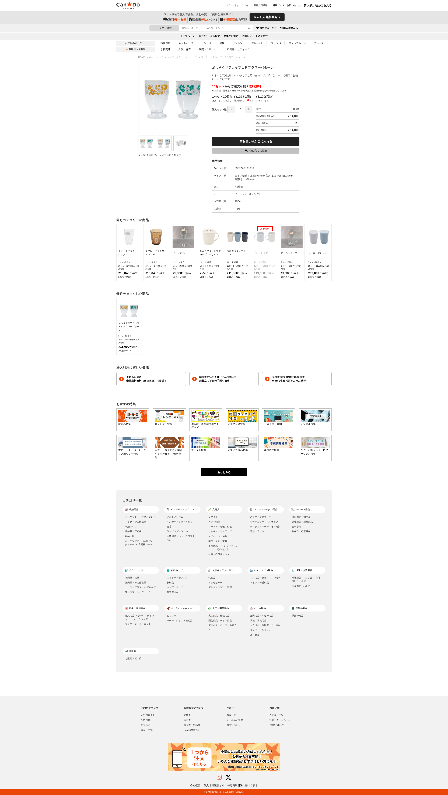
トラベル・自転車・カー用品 (265, 625)
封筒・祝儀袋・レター (220, 554)
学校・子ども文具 (217, 541)
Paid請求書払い (192, 730)
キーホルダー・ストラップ (264, 521)
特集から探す (231, 36)
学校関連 (165, 49)
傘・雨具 (255, 635)
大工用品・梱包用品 (219, 615)
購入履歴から (290, 28)
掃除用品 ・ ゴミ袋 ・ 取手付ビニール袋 (306, 579)
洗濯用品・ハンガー (302, 586)
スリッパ (276, 43)
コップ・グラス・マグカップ (182, 57)
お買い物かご (277, 725)
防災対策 (165, 43)
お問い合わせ (294, 5)
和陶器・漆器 (132, 577)
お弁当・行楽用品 (301, 531)
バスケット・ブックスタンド (140, 516)
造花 (169, 526)
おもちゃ (171, 615)
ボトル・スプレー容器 (220, 587)
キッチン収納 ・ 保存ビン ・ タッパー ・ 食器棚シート (140, 543)
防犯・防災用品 (258, 620)
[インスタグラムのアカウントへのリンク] (219, 777)
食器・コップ (156, 57)
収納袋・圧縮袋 (133, 531)
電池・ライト (257, 531)
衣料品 (170, 582)
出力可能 (235, 19)
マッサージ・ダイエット (138, 624)
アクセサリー (215, 582)
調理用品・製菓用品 (302, 521)
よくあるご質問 (235, 720)
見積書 (187, 715)
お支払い (145, 725)
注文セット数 (219, 109)
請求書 (187, 720)
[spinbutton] (240, 109)
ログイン (246, 5)
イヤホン (237, 43)
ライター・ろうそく (260, 630)
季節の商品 (297, 615)
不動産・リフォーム (238, 49)
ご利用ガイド (277, 5)
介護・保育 (184, 49)
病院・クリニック (209, 49)
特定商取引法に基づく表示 (242, 785)
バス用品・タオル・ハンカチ (265, 577)
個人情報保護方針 (214, 785)
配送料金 (145, 720)
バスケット (256, 43)
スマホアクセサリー (260, 516)
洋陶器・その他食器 (135, 582)
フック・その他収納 (135, 521)
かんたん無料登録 (266, 17)
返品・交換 (147, 730)
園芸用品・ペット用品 (220, 620)
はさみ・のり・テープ (220, 531)
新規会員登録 (261, 5)
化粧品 (211, 577)
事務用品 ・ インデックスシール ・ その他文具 (223, 548)
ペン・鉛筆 (214, 521)
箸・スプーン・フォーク (138, 592)
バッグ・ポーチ (175, 587)
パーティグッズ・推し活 (179, 620)
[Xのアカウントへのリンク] (228, 777)
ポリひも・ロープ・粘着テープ (223, 627)
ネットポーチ (186, 43)
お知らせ (247, 36)
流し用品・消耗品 (301, 516)
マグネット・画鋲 (217, 536)
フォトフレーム (297, 43)
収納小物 (130, 536)
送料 (177, 19)
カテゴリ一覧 (277, 715)
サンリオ (206, 43)
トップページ (187, 36)
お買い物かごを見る (319, 5)
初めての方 (262, 36)
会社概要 (195, 785)
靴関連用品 (172, 592)
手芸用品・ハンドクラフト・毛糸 (182, 538)
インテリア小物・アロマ (179, 521)
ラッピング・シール (177, 531)
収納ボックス (132, 526)
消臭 (222, 43)
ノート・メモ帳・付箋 (220, 526)
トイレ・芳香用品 (259, 582)
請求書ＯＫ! (204, 19)
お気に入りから (268, 28)
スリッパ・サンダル (177, 577)
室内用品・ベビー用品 (262, 615)
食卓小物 (296, 526)
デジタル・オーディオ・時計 (265, 526)
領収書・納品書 (192, 725)
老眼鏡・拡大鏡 (133, 658)
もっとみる (224, 472)
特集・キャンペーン (280, 720)
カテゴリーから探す (209, 36)
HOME (142, 57)
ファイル (319, 43)
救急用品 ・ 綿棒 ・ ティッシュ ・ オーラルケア (139, 617)
